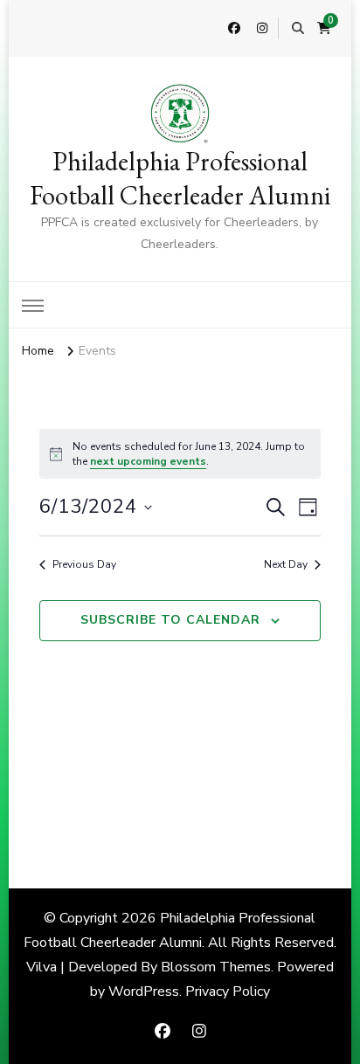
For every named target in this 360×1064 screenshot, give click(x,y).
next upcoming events (148, 461)
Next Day (286, 564)
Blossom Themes (216, 967)
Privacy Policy (227, 991)
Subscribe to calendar (170, 619)
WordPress (143, 991)
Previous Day (84, 564)
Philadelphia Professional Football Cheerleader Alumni (180, 178)
